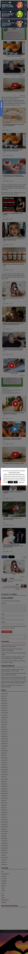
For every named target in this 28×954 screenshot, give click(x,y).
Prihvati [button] (10, 482)
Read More (21, 482)
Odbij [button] (15, 482)
